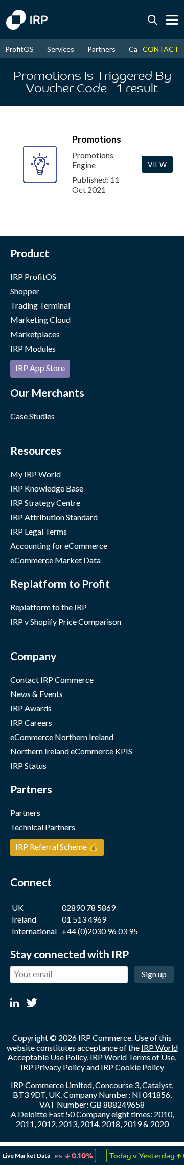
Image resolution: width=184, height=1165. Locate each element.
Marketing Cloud (40, 319)
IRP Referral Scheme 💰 (57, 846)
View (157, 164)
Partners (101, 49)
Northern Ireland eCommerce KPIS (71, 751)
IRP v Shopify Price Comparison (65, 621)
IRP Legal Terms (38, 531)
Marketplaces (35, 334)
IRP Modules (33, 348)
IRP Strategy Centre (45, 502)
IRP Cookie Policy (132, 1067)
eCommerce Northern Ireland (61, 737)
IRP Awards (31, 708)
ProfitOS (19, 49)
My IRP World (35, 474)
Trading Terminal (40, 305)
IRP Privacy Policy (52, 1067)
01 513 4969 (84, 919)
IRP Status (28, 765)
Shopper (24, 291)
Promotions (96, 139)
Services (60, 49)
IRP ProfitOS (33, 276)
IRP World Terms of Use (132, 1057)
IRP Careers (31, 722)
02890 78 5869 (89, 907)
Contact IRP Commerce (52, 679)
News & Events (36, 694)
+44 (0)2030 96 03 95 (100, 931)
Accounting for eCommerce (58, 545)
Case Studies (32, 416)
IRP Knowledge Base (46, 488)
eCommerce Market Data (55, 560)
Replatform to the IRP (48, 607)
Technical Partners (42, 827)
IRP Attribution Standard (54, 517)
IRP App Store (40, 368)
